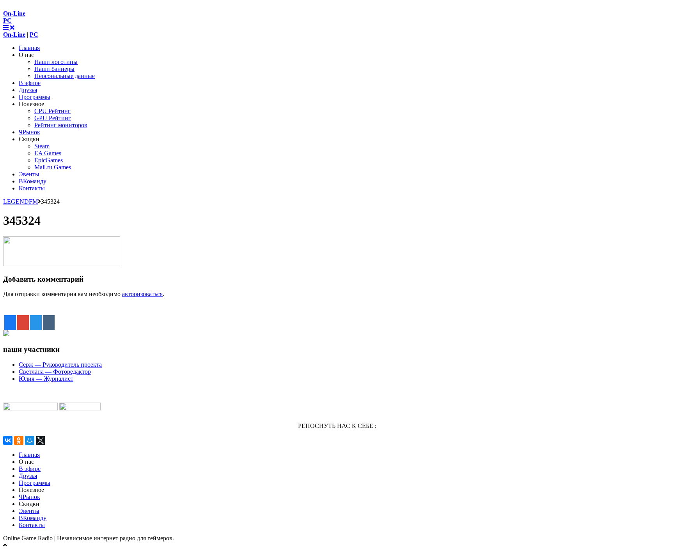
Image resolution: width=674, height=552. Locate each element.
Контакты (32, 188)
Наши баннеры (54, 69)
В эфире (30, 83)
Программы (34, 97)
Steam (42, 146)
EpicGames (48, 160)
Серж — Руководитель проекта (60, 364)
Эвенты (29, 174)
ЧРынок (29, 132)
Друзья (28, 90)
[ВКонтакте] (7, 440)
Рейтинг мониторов (60, 125)
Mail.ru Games (52, 167)
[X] (40, 440)
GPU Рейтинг (52, 118)
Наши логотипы (56, 62)
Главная (29, 47)
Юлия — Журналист (46, 378)
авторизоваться (142, 294)
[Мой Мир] (29, 440)
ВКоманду (32, 181)
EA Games (47, 153)
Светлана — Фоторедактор (55, 371)
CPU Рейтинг (52, 111)
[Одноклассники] (18, 440)
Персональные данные (64, 76)
